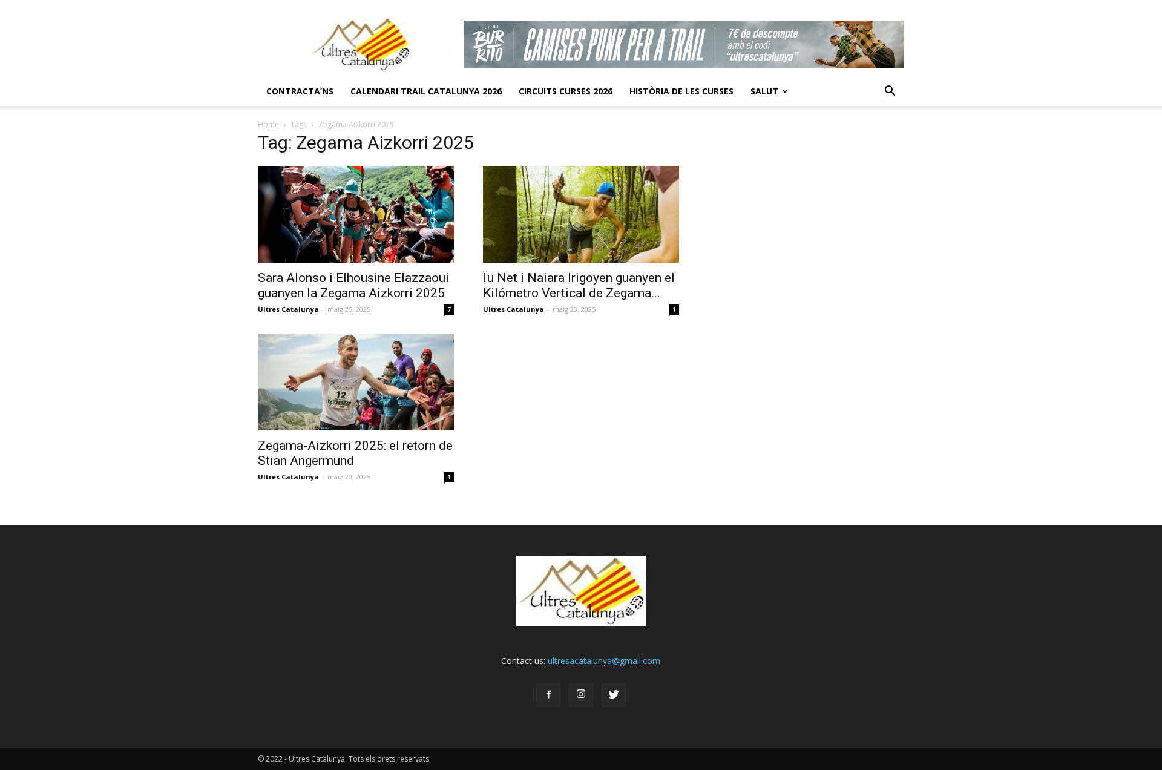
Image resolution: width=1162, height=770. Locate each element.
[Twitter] (614, 695)
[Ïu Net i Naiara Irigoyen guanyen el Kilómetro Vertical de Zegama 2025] (581, 214)
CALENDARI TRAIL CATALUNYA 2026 (426, 91)
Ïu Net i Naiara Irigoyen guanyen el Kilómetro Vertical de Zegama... (579, 285)
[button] (889, 91)
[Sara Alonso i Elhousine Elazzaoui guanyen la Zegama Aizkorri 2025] (356, 214)
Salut (764, 91)
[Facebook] (548, 695)
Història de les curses (681, 91)
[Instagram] (581, 695)
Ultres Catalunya (288, 309)
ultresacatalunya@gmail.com (604, 660)
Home (268, 124)
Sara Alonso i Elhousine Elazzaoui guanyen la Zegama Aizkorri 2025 (353, 285)
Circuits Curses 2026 (565, 91)
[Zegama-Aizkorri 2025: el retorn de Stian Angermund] (356, 382)
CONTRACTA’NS (299, 91)
